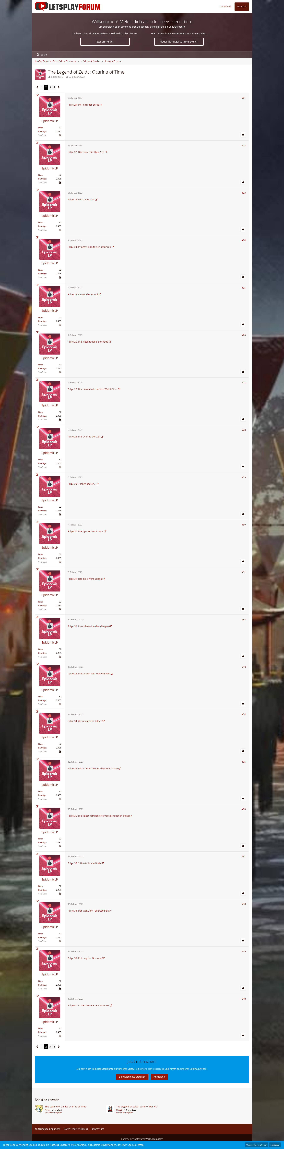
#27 (244, 382)
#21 (244, 98)
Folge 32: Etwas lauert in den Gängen (88, 626)
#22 (244, 145)
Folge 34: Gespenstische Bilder (85, 721)
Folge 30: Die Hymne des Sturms (85, 531)
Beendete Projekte (53, 1112)
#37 (244, 856)
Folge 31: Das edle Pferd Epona (85, 578)
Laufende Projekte (124, 1112)
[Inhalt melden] (243, 134)
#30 (244, 524)
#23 (244, 192)
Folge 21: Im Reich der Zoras (83, 104)
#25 (244, 287)
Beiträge (42, 131)
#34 (244, 714)
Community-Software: (142, 1138)
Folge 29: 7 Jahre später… (81, 483)
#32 (244, 619)
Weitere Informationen (256, 1144)
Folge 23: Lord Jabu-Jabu (81, 199)
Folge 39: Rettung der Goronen (85, 958)
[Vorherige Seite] (37, 87)
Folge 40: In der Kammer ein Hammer (88, 1005)
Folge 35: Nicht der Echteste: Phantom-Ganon (93, 768)
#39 (244, 951)
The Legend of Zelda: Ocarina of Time (65, 1106)
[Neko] (39, 1109)
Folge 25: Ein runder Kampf (83, 294)
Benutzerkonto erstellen (132, 1076)
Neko (47, 1109)
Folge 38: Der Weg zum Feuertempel (88, 910)
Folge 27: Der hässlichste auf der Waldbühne (92, 389)
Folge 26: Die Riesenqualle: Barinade (88, 341)
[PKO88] (110, 1109)
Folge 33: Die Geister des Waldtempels (89, 673)
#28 (244, 429)
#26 (244, 335)
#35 (244, 761)
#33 (244, 667)
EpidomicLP (57, 76)
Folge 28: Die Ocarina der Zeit (84, 436)
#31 (244, 572)
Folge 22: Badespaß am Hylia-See (86, 152)
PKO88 (119, 1109)
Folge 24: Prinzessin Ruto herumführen (89, 246)
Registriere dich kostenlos (149, 1068)
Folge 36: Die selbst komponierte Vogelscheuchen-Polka (98, 815)
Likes (40, 127)
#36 (244, 809)
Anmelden (159, 1076)
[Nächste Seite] (58, 87)
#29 (244, 477)
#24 (244, 240)
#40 (244, 998)
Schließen (275, 1144)
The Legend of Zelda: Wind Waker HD (136, 1106)
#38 (244, 903)
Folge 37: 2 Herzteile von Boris (84, 863)
